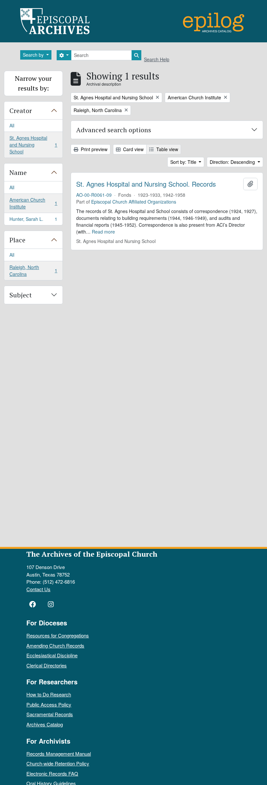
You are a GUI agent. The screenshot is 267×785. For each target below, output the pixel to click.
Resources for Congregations (57, 635)
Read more (103, 231)
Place (17, 240)
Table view (166, 149)
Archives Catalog (44, 724)
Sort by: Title (184, 162)
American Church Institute (33, 203)
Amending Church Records (55, 645)
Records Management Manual (58, 753)
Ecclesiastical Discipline (51, 655)
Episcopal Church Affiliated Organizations (133, 201)
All (11, 125)
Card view (133, 149)
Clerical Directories (46, 665)
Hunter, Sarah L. (33, 220)
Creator (20, 110)
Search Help (156, 59)
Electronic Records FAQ (52, 773)
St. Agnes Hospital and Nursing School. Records (146, 184)
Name (18, 172)
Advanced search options (113, 129)
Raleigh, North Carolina (33, 270)
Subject (20, 295)
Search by (34, 54)
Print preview (93, 149)
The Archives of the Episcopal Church (91, 554)
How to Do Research (48, 694)
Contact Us (38, 589)
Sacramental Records (49, 714)
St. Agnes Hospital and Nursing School (33, 145)
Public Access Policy (48, 704)
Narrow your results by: (33, 83)
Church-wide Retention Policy (57, 763)
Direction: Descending (233, 162)
